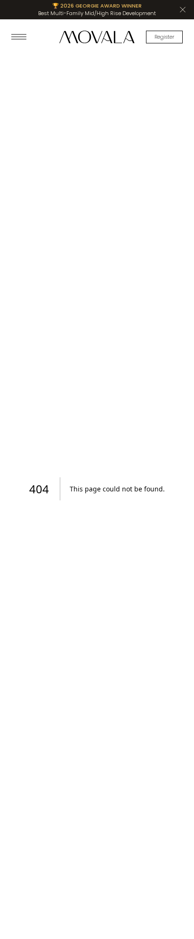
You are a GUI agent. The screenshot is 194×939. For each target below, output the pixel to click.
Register (164, 37)
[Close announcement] (183, 9)
